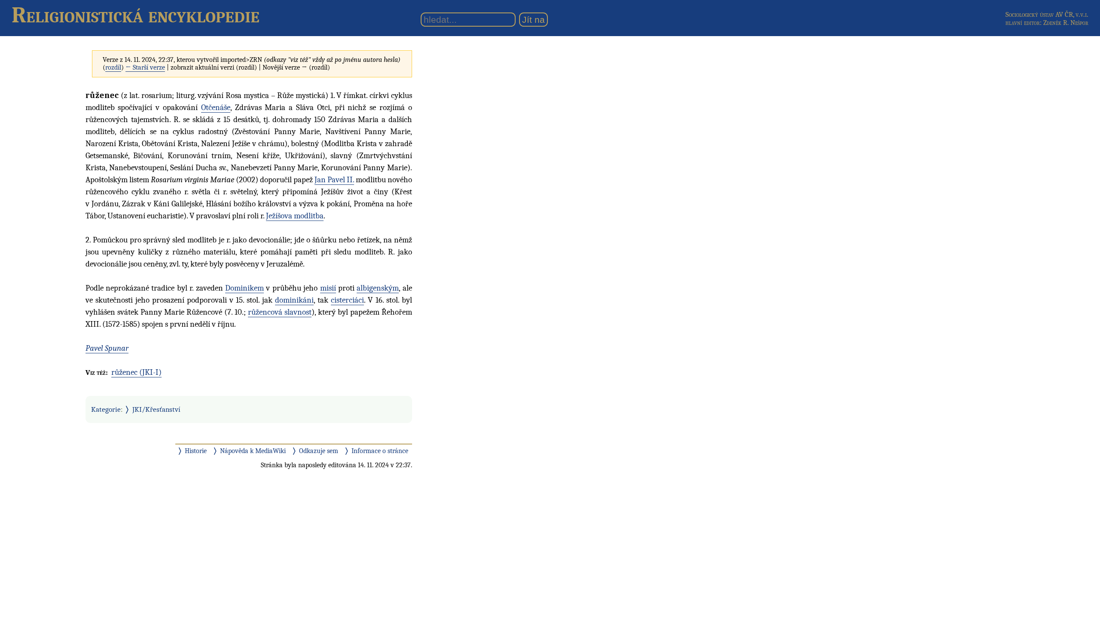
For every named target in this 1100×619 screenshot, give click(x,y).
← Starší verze (145, 67)
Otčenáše (215, 107)
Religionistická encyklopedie (136, 15)
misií (328, 288)
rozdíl (113, 67)
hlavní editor (1022, 23)
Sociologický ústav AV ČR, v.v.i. (1046, 14)
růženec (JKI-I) (136, 372)
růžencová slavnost (280, 312)
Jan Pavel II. (334, 179)
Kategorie (106, 409)
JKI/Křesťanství (156, 409)
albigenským (378, 288)
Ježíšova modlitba (295, 216)
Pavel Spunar (107, 348)
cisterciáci (347, 300)
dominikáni (294, 300)
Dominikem (244, 288)
